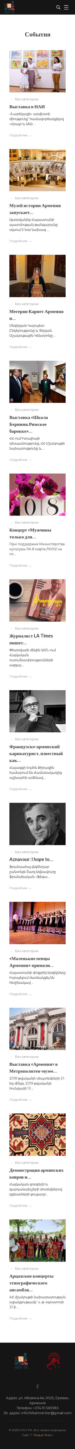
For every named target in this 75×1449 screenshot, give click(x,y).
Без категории (27, 99)
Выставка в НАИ (27, 106)
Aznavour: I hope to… (31, 859)
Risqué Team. (43, 1435)
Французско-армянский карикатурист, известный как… (36, 753)
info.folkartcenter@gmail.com (46, 1413)
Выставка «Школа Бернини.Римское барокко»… (28, 424)
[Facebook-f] (37, 1386)
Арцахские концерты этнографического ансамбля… (31, 1282)
